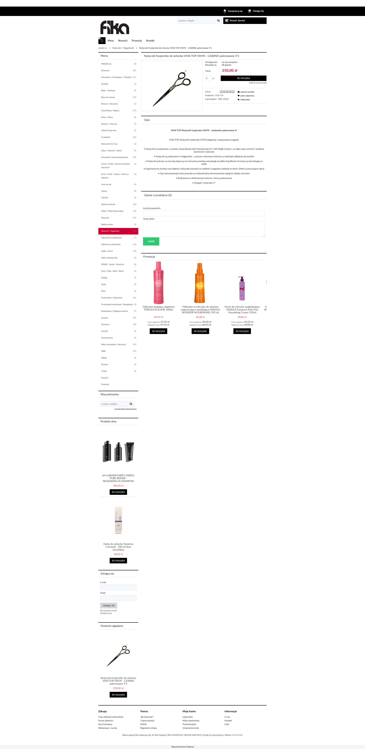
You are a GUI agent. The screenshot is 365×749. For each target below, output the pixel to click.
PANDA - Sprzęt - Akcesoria (112, 264)
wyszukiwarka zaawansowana (125, 409)
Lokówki (104, 198)
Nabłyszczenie (107, 225)
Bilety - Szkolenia (108, 91)
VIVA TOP (219, 96)
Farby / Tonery (107, 117)
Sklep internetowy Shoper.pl (182, 747)
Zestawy (104, 365)
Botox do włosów (108, 97)
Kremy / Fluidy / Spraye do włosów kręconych (115, 166)
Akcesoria (105, 71)
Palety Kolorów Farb (109, 258)
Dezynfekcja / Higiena (110, 111)
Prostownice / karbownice (111, 298)
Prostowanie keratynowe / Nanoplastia (117, 305)
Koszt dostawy (105, 724)
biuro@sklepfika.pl (216, 735)
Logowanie (187, 717)
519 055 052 (237, 735)
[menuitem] (111, 40)
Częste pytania (147, 721)
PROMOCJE (106, 64)
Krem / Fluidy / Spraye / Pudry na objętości (114, 176)
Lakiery (104, 191)
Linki (227, 724)
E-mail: (103, 582)
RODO (143, 724)
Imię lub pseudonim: (152, 208)
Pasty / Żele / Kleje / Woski (112, 271)
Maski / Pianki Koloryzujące (112, 211)
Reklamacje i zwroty (107, 728)
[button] (245, 92)
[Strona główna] (114, 27)
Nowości (104, 378)
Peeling (104, 278)
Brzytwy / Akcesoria (109, 104)
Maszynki (105, 218)
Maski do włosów (108, 204)
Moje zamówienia (190, 721)
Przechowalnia (189, 724)
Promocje (105, 384)
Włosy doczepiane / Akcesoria (113, 345)
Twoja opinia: (149, 219)
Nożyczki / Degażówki (110, 231)
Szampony (105, 324)
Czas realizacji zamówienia (110, 717)
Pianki (103, 285)
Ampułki (104, 84)
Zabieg (104, 358)
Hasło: (103, 593)
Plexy (103, 291)
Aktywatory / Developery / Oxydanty (116, 77)
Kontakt (228, 721)
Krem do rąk (106, 184)
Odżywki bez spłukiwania (111, 238)
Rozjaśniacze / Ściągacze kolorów (114, 311)
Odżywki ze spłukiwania (110, 244)
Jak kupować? (146, 717)
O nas (227, 717)
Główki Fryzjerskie (108, 131)
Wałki (103, 351)
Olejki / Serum (107, 251)
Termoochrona (107, 338)
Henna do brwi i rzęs (109, 144)
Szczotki (104, 318)
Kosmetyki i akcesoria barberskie (114, 157)
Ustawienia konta (190, 728)
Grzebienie (105, 137)
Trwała (104, 371)
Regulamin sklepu (148, 728)
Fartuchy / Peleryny (109, 124)
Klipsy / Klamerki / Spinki (111, 151)
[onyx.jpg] (172, 86)
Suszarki (104, 331)
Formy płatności (105, 721)
